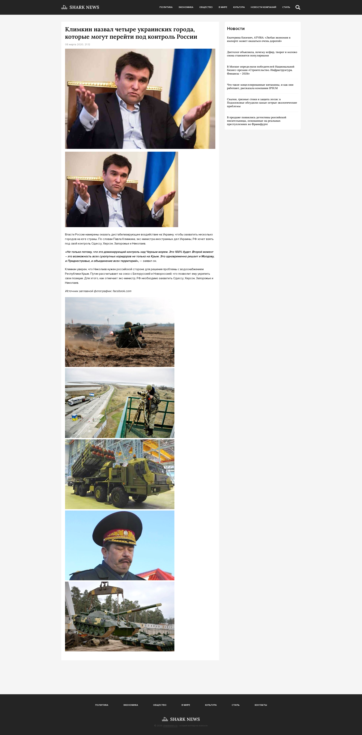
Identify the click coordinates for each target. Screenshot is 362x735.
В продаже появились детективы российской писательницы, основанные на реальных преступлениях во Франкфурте (256, 121)
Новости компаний (263, 7)
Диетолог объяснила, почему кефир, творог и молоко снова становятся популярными (262, 53)
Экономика (186, 7)
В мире (223, 7)
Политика (166, 7)
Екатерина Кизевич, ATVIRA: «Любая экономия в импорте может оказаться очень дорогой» (259, 39)
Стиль (286, 7)
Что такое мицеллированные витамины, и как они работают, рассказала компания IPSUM (260, 86)
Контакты (261, 705)
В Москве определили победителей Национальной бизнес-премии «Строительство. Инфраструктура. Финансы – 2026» (260, 70)
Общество (206, 7)
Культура (239, 7)
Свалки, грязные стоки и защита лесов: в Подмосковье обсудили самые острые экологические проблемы (262, 103)
